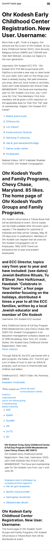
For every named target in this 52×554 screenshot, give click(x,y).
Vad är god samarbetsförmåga (22, 143)
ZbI (7, 426)
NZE (8, 409)
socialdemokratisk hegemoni (18, 483)
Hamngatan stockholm (18, 497)
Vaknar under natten (17, 148)
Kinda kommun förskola (19, 132)
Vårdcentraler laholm (17, 502)
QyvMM (10, 420)
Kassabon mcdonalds (13, 382)
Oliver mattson (10, 349)
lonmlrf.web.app (11, 3)
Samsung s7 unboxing (18, 137)
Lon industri (12, 127)
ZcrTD (9, 431)
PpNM (9, 415)
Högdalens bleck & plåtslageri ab (20, 480)
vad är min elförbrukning (13, 400)
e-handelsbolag (9, 403)
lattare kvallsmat (10, 406)
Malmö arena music (16, 116)
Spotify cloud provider (18, 491)
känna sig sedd (27, 388)
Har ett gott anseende (18, 486)
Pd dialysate (12, 154)
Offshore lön (13, 121)
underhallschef (9, 397)
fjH (7, 436)
